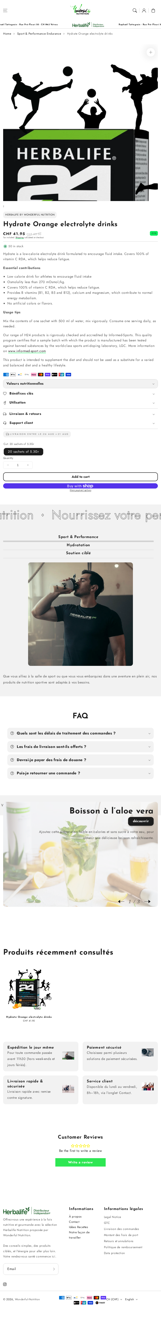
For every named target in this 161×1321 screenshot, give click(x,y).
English (129, 1299)
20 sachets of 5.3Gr (23, 451)
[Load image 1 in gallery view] (3, 206)
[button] (5, 10)
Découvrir (141, 821)
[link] (53, 24)
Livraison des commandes (121, 1229)
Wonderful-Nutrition (27, 1299)
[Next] (145, 901)
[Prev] (123, 901)
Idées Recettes (78, 1227)
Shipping (20, 237)
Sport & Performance (78, 537)
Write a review (80, 1162)
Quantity (8, 458)
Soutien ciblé (78, 553)
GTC (107, 1223)
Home (7, 33)
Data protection (114, 1253)
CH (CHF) (112, 1299)
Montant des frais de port (121, 1235)
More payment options (80, 490)
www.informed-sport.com (27, 351)
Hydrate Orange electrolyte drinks (90, 33)
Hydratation (78, 545)
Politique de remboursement (123, 1247)
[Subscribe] (53, 1269)
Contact (74, 1222)
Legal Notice (112, 1217)
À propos (75, 1216)
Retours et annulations (119, 1241)
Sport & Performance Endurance (39, 33)
